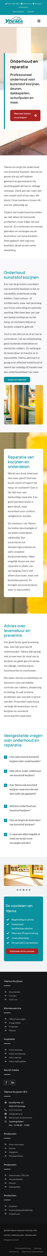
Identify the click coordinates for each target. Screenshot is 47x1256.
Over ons (13, 999)
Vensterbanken (16, 1179)
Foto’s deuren (15, 1057)
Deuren (12, 1183)
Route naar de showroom (20, 1117)
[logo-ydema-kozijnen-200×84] (13, 17)
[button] (23, 759)
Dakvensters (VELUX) (19, 1175)
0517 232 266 (13, 4)
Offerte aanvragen (17, 1019)
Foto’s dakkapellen (17, 1061)
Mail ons (27, 4)
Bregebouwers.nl (11, 1240)
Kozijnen (13, 1206)
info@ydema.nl (16, 1113)
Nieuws (12, 1030)
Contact (12, 995)
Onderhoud (14, 1214)
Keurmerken (14, 992)
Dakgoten (13, 1152)
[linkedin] (12, 1082)
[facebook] (6, 1082)
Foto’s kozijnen (16, 1049)
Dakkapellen (14, 1186)
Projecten (13, 1026)
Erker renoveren (16, 1144)
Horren (12, 1148)
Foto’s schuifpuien (17, 1053)
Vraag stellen (15, 1022)
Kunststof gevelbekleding (20, 1210)
